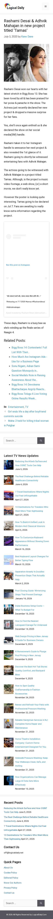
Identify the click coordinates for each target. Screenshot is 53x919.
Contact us (9, 892)
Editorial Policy (11, 877)
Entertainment (16, 406)
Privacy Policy (10, 887)
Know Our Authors (12, 882)
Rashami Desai (28, 313)
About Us (8, 867)
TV (26, 406)
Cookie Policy (10, 872)
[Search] (41, 440)
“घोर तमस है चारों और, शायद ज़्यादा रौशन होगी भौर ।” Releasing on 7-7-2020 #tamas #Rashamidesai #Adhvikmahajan (26, 301)
